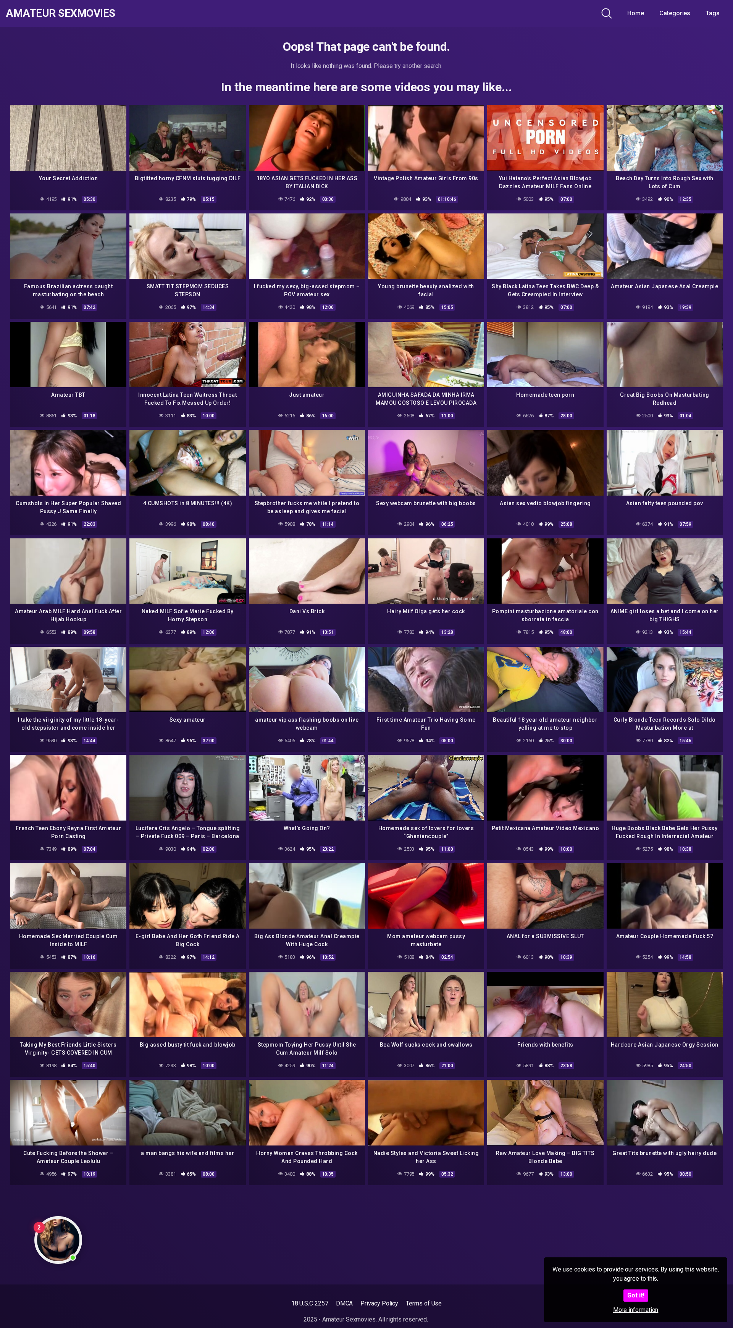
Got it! (635, 1295)
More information (636, 1309)
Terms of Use (424, 1303)
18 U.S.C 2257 (309, 1303)
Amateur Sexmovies (60, 13)
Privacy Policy (379, 1303)
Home (635, 13)
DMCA (344, 1303)
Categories (674, 13)
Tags (713, 13)
